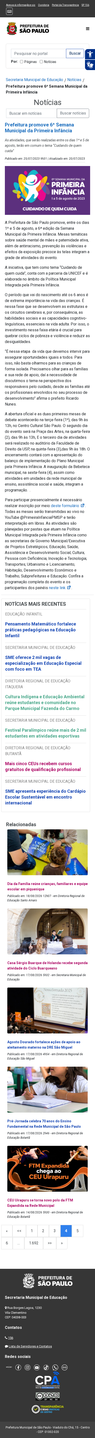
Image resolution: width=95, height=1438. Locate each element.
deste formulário (68, 505)
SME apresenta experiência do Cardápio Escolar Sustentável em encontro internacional (45, 797)
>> (50, 1243)
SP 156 (85, 5)
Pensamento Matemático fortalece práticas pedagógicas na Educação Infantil (40, 629)
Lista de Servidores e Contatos (30, 1346)
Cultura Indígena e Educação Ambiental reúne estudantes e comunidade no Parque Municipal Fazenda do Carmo (45, 702)
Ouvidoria (43, 5)
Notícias (50, 61)
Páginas (30, 61)
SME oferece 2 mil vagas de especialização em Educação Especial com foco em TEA (43, 663)
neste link (60, 587)
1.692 (33, 1243)
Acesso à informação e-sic (20, 5)
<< (19, 1231)
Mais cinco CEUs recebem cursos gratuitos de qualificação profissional (43, 766)
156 (10, 1338)
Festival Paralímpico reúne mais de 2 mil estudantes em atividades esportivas (45, 733)
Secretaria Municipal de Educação (34, 79)
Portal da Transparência (65, 5)
